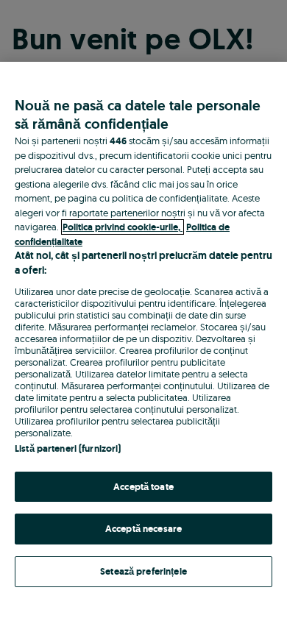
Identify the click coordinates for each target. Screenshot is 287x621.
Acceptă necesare (143, 528)
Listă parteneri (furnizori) (68, 448)
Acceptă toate (143, 486)
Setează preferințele (143, 571)
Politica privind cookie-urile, (123, 227)
